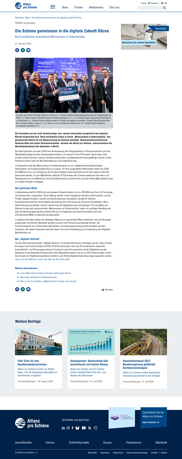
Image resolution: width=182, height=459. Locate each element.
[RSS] (90, 427)
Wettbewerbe (96, 7)
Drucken (109, 289)
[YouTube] (84, 427)
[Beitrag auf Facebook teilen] (17, 50)
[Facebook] (73, 427)
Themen (78, 7)
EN (166, 3)
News (65, 7)
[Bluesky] (77, 430)
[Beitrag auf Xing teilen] (23, 50)
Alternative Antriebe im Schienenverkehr (38, 277)
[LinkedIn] (64, 427)
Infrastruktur (29, 22)
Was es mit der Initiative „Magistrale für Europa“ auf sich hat (48, 281)
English (164, 452)
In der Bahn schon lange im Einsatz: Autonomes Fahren (45, 273)
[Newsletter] (96, 427)
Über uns (114, 7)
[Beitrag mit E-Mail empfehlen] (28, 50)
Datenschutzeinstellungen (137, 452)
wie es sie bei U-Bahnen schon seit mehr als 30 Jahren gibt (42, 259)
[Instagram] (68, 428)
